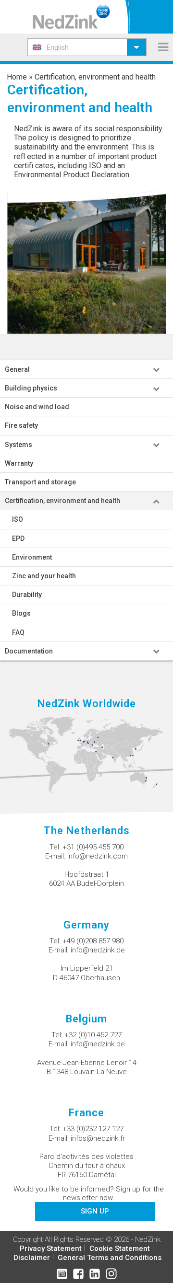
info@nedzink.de (98, 950)
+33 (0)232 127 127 (93, 1128)
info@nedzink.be (98, 1044)
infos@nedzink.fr (98, 1138)
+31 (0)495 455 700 (93, 847)
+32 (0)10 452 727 (93, 1035)
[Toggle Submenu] (156, 369)
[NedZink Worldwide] (86, 754)
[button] (87, 47)
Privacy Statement (51, 1248)
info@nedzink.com (97, 856)
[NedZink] (71, 17)
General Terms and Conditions (109, 1257)
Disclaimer (31, 1257)
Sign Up (95, 1211)
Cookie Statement (119, 1248)
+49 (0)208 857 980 (93, 941)
